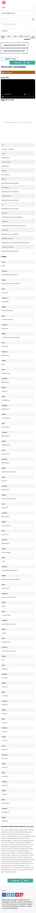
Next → (30, 63)
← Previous (17, 63)
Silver (15, 36)
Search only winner (9, 24)
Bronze (21, 36)
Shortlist (27, 37)
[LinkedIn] (13, 895)
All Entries (33, 37)
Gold (9, 36)
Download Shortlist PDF (14, 45)
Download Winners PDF (14, 51)
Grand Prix (3, 37)
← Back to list (9, 59)
